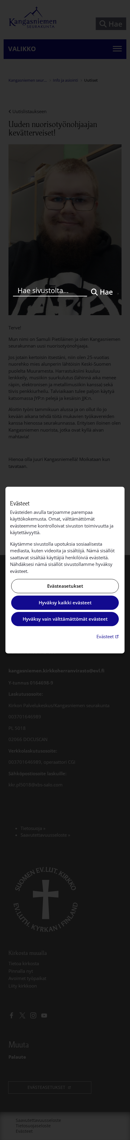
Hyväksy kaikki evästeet (65, 602)
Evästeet (108, 636)
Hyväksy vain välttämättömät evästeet (65, 619)
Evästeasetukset (65, 586)
